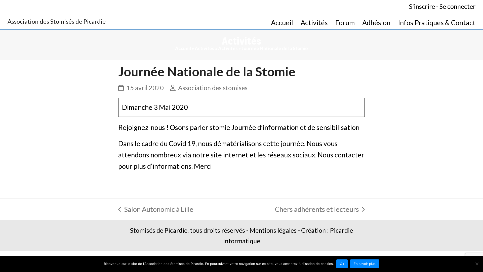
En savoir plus (365, 264)
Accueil (183, 48)
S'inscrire (422, 6)
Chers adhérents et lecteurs (317, 210)
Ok (342, 264)
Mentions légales (273, 230)
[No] (476, 263)
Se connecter (457, 6)
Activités (204, 48)
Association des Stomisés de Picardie (57, 21)
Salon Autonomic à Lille (155, 210)
